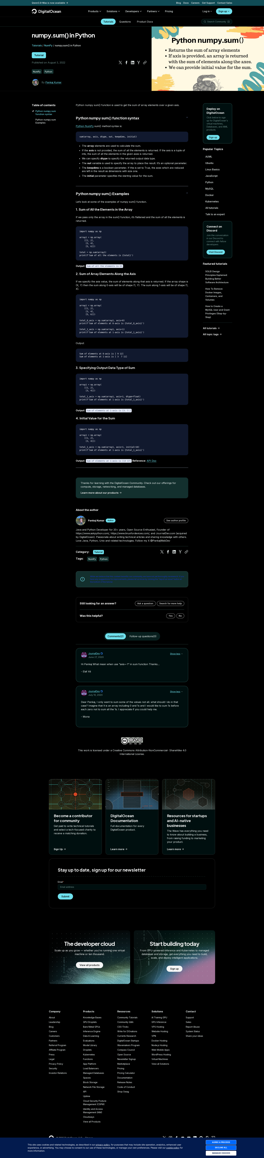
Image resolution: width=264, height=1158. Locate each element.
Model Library (90, 1045)
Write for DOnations (127, 1031)
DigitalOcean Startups (128, 1040)
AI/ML (208, 156)
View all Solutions (160, 1064)
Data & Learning (91, 1036)
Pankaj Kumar (53, 82)
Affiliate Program (57, 1049)
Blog (178, 3)
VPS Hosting (158, 1026)
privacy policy (103, 1144)
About (52, 1017)
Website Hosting (160, 1031)
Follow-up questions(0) (143, 636)
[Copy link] (145, 62)
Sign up (222, 11)
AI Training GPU (159, 1017)
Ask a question (145, 603)
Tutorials (108, 21)
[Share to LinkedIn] (132, 62)
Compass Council (126, 1049)
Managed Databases (93, 1073)
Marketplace (123, 1064)
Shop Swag (123, 1091)
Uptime (86, 1096)
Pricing (120, 1068)
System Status (193, 1031)
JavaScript (211, 175)
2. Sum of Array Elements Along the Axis (106, 274)
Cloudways (88, 1117)
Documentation (124, 1077)
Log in (206, 11)
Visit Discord (215, 252)
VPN (154, 1036)
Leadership (54, 1022)
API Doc (151, 460)
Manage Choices (221, 1153)
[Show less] (182, 654)
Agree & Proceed (221, 1142)
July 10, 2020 (95, 695)
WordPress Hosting (161, 1054)
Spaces (87, 1077)
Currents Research (126, 1036)
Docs (186, 3)
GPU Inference (159, 1022)
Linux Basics (212, 169)
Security (53, 1068)
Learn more (117, 849)
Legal (51, 1059)
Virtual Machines (160, 1059)
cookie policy (172, 1147)
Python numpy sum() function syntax (107, 118)
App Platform (89, 1064)
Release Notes (124, 1082)
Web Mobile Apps (161, 1049)
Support (190, 1017)
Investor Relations (58, 1073)
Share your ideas (194, 1036)
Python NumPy (85, 126)
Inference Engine (91, 1031)
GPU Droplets (90, 1022)
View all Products (92, 1121)
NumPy (48, 45)
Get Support (208, 3)
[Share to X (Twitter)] (120, 62)
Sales (188, 1022)
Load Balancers (91, 1068)
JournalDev (94, 653)
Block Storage (90, 1082)
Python (209, 182)
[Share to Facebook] (126, 62)
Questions (125, 21)
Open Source (124, 1054)
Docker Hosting (159, 1040)
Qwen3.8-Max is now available (48, 3)
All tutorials (211, 207)
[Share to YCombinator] (139, 62)
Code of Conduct (126, 1087)
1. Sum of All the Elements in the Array (104, 209)
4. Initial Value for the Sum (95, 418)
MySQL (209, 188)
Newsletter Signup (126, 1059)
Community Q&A (125, 1022)
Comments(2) (115, 636)
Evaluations (88, 1040)
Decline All (221, 1147)
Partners (53, 1040)
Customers (54, 1036)
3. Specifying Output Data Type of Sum (105, 368)
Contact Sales (224, 3)
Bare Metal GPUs (91, 1026)
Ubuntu (209, 163)
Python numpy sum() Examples (102, 193)
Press (52, 1054)
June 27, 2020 (96, 657)
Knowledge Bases (92, 1017)
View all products (89, 965)
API (84, 1091)
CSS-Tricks (122, 1026)
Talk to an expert (215, 214)
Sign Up (58, 849)
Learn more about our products (100, 492)
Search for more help (170, 603)
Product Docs (145, 21)
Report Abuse (193, 1026)
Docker (209, 195)
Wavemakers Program (128, 1045)
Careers (195, 3)
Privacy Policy (56, 1064)
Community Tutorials (127, 1017)
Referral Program (57, 1045)
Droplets (87, 1049)
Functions (88, 1059)
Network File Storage (94, 1087)
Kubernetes (212, 201)
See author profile (176, 520)
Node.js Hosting (159, 1045)
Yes (171, 615)
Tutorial (39, 55)
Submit (65, 896)
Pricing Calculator (126, 1073)
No (180, 615)
